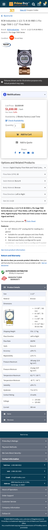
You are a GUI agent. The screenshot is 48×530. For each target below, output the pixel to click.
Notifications (13, 94)
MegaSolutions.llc (38, 519)
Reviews (10, 420)
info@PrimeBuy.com (18, 477)
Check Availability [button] (16, 120)
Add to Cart (26, 134)
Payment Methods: (9, 447)
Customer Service (9, 501)
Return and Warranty (10, 255)
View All (23, 10)
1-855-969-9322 (16, 465)
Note (9, 414)
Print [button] (32, 152)
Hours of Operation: (10, 489)
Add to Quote (26, 142)
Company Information (11, 507)
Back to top (24, 435)
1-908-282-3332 (16, 471)
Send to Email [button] (28, 152)
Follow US (6, 513)
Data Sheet (31, 221)
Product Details (13, 287)
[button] (23, 125)
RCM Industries (13, 29)
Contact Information (10, 459)
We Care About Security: (11, 453)
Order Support (8, 495)
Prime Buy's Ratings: (10, 441)
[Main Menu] (4, 4)
